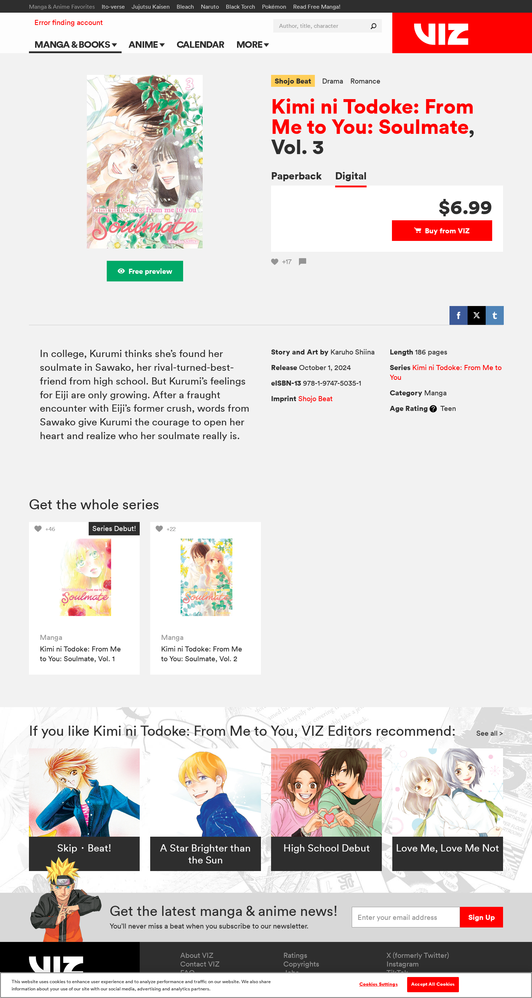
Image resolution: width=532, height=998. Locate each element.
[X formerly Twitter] (477, 315)
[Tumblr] (495, 315)
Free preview (150, 271)
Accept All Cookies (433, 984)
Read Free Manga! (317, 6)
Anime (144, 44)
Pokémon (274, 6)
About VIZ (197, 955)
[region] (266, 985)
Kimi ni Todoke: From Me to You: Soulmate (372, 116)
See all (489, 733)
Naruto (210, 6)
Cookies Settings (378, 984)
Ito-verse (113, 6)
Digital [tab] (351, 175)
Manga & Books (73, 44)
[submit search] (375, 26)
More (250, 44)
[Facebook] (458, 315)
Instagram (403, 964)
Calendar (200, 44)
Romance (365, 81)
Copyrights (301, 964)
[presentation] (84, 577)
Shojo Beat (293, 81)
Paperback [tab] (296, 175)
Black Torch (240, 6)
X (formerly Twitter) (418, 955)
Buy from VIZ (447, 230)
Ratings (295, 955)
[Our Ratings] (433, 408)
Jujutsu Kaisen (151, 6)
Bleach (185, 6)
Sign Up (481, 917)
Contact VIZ (200, 964)
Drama (332, 81)
